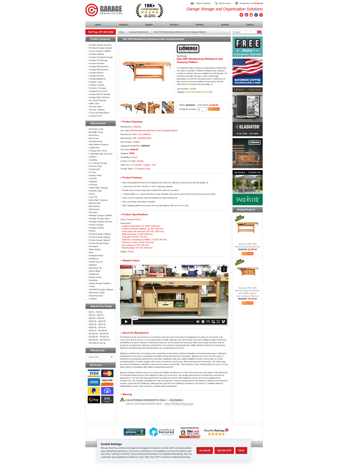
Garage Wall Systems (98, 69)
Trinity (92, 286)
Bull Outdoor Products (99, 144)
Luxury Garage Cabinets (100, 51)
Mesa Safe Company (98, 200)
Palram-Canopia (96, 225)
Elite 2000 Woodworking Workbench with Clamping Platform (180, 32)
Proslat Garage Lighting (99, 237)
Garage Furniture (96, 63)
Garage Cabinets (96, 54)
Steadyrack (94, 274)
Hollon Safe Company (98, 188)
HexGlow (93, 184)
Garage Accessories (98, 91)
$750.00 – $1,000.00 (98, 330)
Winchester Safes (97, 292)
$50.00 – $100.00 (96, 318)
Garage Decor (95, 116)
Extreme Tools (95, 166)
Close (241, 450)
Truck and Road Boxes (99, 113)
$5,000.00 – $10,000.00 (99, 340)
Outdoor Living (95, 82)
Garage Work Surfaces (99, 97)
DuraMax (93, 160)
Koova (92, 194)
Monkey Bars (95, 203)
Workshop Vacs (96, 296)
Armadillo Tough (96, 132)
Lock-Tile (93, 197)
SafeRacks (94, 259)
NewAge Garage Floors (99, 218)
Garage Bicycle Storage (99, 94)
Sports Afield (94, 271)
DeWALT (93, 157)
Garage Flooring (96, 76)
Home (121, 32)
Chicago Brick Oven (98, 151)
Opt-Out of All (224, 450)
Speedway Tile (95, 268)
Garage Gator (95, 175)
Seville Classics (96, 262)
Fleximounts (94, 169)
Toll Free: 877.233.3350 (100, 32)
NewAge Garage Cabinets (100, 215)
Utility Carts (94, 103)
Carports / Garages (97, 88)
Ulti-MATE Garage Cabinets (101, 289)
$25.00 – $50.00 (96, 315)
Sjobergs (93, 265)
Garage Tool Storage (98, 60)
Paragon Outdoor (96, 228)
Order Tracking (203, 3)
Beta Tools (93, 138)
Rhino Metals (95, 249)
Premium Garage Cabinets (101, 48)
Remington (94, 246)
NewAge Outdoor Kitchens (101, 222)
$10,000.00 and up (97, 343)
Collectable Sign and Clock (101, 154)
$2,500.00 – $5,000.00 (99, 337)
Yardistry (93, 299)
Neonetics (93, 212)
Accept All (204, 450)
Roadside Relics (96, 255)
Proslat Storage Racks (99, 243)
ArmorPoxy (94, 135)
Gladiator (93, 181)
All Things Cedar (96, 129)
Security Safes (95, 106)
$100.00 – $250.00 (97, 321)
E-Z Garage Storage (98, 163)
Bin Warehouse (96, 141)
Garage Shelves (96, 73)
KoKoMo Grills (95, 191)
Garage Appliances (97, 79)
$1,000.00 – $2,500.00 (99, 334)
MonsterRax (94, 206)
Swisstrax (93, 280)
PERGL (92, 231)
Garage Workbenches (99, 66)
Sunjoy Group (95, 277)
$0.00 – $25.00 (95, 312)
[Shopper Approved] (134, 434)
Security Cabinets (97, 110)
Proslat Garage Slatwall (99, 240)
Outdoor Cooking (96, 85)
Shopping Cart (246, 3)
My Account (225, 3)
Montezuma (94, 209)
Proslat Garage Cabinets (100, 234)
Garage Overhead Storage (101, 57)
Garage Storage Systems (100, 45)
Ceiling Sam (94, 147)
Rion (91, 252)
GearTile (93, 178)
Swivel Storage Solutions (100, 283)
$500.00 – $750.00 (97, 327)
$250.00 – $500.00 (97, 324)
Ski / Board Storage (97, 100)
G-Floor (92, 172)
